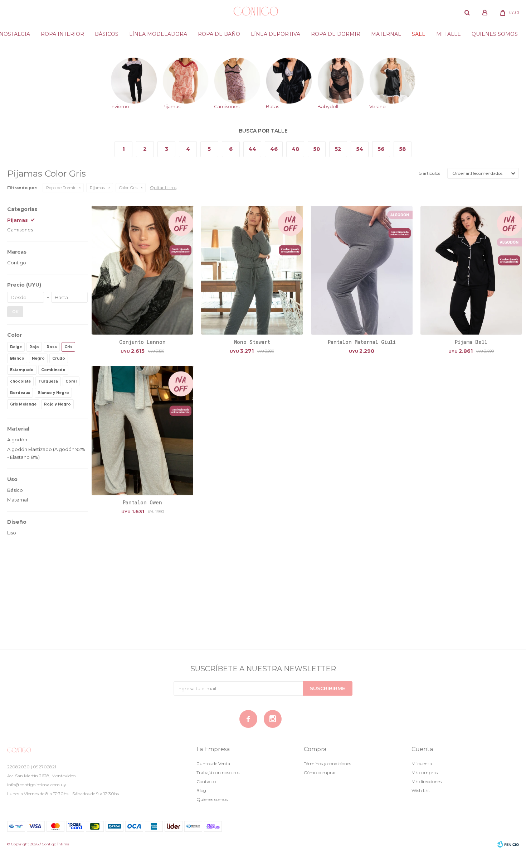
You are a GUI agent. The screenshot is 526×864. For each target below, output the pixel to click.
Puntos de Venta (213, 763)
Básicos (106, 34)
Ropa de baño (219, 34)
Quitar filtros (163, 187)
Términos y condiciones (327, 763)
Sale (418, 34)
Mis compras (424, 772)
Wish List (420, 790)
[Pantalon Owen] (142, 430)
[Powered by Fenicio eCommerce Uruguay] (508, 844)
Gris (128, 187)
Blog (201, 790)
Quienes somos (495, 34)
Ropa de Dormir (61, 187)
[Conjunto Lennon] (142, 270)
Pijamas (97, 187)
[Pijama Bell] (471, 270)
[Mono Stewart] (252, 270)
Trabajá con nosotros (217, 772)
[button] (467, 12)
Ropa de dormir (335, 34)
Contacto (206, 781)
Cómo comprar (320, 772)
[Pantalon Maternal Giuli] (362, 270)
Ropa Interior (62, 34)
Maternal (386, 34)
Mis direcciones (426, 781)
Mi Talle (448, 34)
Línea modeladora (158, 34)
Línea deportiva (275, 34)
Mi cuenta (421, 763)
